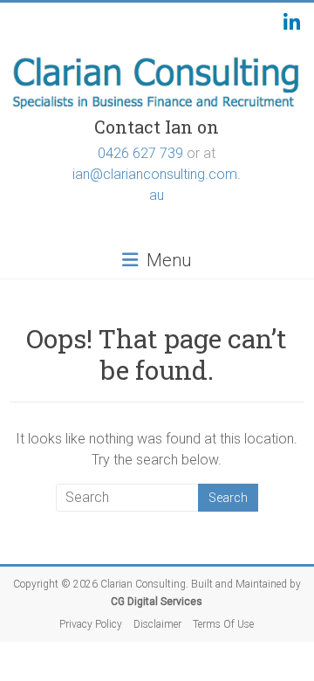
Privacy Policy (90, 624)
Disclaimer (157, 624)
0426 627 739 (140, 153)
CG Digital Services (156, 601)
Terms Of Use (223, 624)
